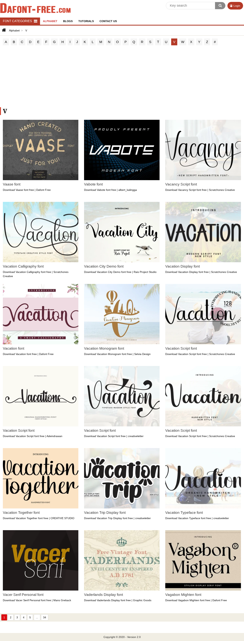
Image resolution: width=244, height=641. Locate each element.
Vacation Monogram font (104, 348)
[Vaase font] (40, 150)
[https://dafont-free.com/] (3, 30)
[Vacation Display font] (203, 232)
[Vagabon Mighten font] (203, 560)
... (37, 617)
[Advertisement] (122, 76)
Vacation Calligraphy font (23, 266)
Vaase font (11, 184)
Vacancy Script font (181, 184)
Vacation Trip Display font (105, 513)
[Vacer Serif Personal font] (40, 560)
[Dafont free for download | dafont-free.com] (35, 8)
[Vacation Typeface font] (203, 478)
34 (44, 617)
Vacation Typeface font (184, 513)
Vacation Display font (182, 266)
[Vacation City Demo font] (122, 232)
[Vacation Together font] (40, 478)
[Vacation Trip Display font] (122, 478)
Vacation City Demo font (104, 266)
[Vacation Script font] (203, 314)
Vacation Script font (181, 348)
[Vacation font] (40, 314)
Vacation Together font (21, 513)
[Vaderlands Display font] (122, 560)
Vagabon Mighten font (183, 595)
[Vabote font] (122, 150)
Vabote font (93, 184)
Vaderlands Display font (103, 595)
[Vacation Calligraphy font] (40, 232)
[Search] (220, 5)
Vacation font (13, 348)
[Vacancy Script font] (203, 150)
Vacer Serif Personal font (23, 595)
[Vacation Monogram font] (122, 314)
